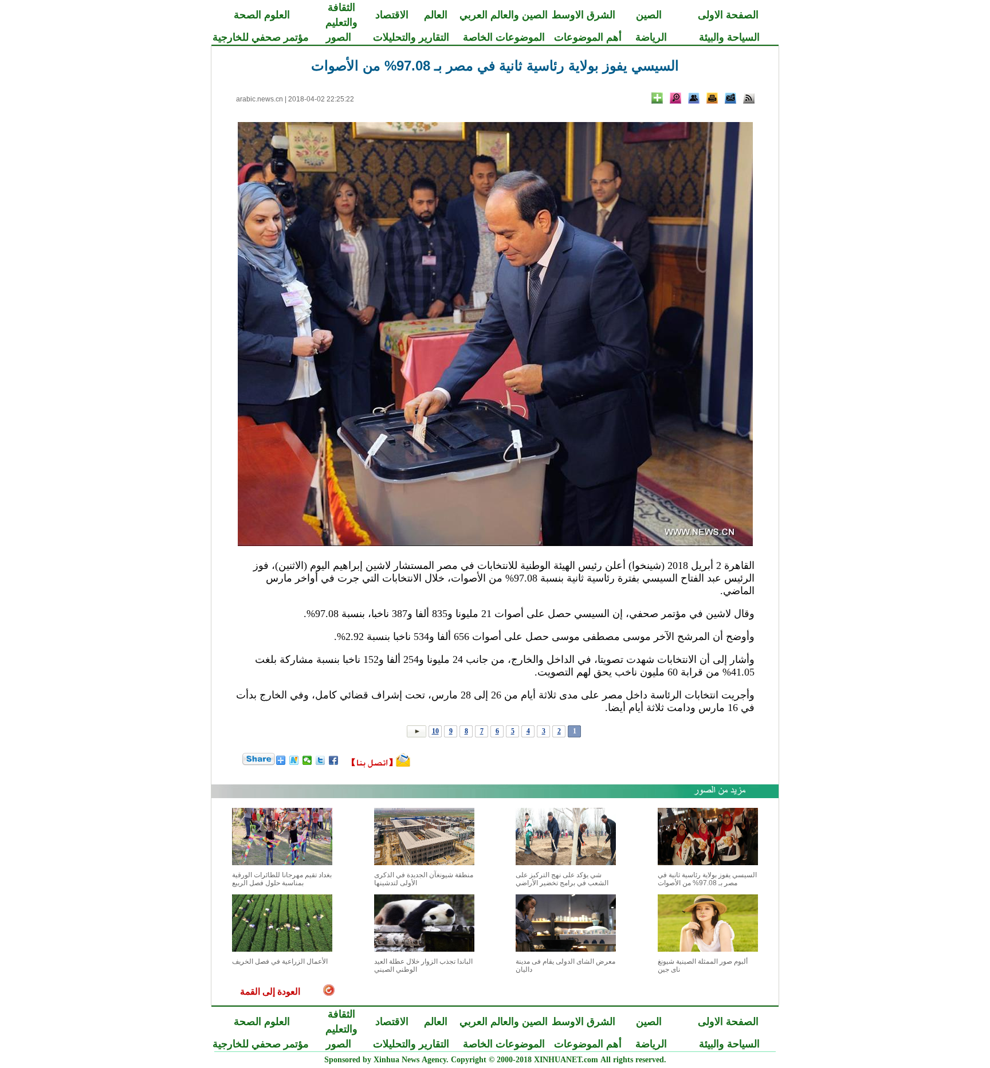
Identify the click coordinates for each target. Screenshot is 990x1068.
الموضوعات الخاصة (504, 37)
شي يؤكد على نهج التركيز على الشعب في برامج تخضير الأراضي (562, 879)
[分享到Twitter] (320, 760)
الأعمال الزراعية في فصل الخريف (280, 961)
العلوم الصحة (262, 15)
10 (435, 731)
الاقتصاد (391, 15)
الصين (649, 15)
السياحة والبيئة (729, 37)
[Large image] (675, 98)
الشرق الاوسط (583, 15)
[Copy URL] (694, 98)
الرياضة (651, 37)
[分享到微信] (307, 760)
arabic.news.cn (259, 99)
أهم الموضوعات (588, 37)
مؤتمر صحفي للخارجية (261, 37)
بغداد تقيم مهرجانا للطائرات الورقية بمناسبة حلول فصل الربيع (282, 879)
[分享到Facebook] (334, 760)
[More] (657, 98)
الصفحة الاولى (728, 15)
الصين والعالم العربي (503, 15)
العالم (435, 15)
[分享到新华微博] (294, 760)
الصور (338, 37)
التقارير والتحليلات (411, 37)
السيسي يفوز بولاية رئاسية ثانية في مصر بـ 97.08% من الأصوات (707, 879)
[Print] (712, 98)
